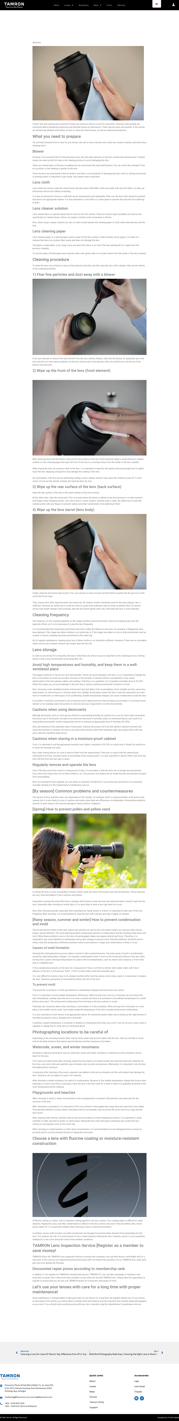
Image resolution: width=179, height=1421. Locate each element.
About (56, 5)
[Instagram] (142, 1398)
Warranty (121, 5)
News (96, 5)
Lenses (67, 5)
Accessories (83, 5)
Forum (109, 5)
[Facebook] (136, 1398)
